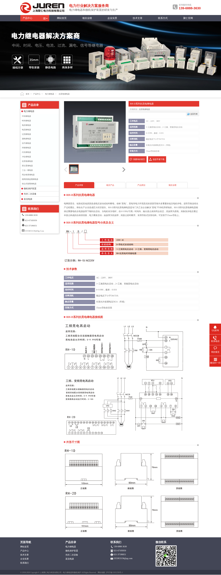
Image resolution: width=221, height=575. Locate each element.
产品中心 (27, 18)
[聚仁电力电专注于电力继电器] (42, 13)
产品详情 (79, 185)
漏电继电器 (26, 139)
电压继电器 (26, 125)
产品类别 (141, 185)
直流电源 (28, 199)
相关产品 (110, 185)
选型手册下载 (158, 159)
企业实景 (112, 18)
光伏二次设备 (30, 194)
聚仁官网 (188, 18)
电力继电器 (29, 111)
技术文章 (137, 18)
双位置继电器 (27, 166)
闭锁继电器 (26, 148)
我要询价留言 (139, 159)
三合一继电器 (27, 170)
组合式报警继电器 (29, 184)
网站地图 (101, 572)
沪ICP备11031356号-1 (114, 572)
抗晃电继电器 (27, 161)
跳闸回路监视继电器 (30, 179)
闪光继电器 (26, 152)
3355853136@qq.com (34, 231)
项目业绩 (87, 18)
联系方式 (163, 18)
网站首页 (62, 18)
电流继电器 (26, 130)
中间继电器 (26, 116)
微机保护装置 (30, 188)
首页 (27, 94)
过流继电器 (26, 134)
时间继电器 (26, 121)
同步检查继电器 (28, 175)
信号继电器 (26, 143)
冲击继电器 (26, 157)
